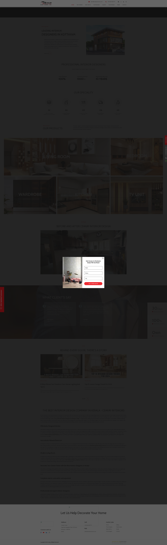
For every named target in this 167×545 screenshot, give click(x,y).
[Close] (103, 258)
